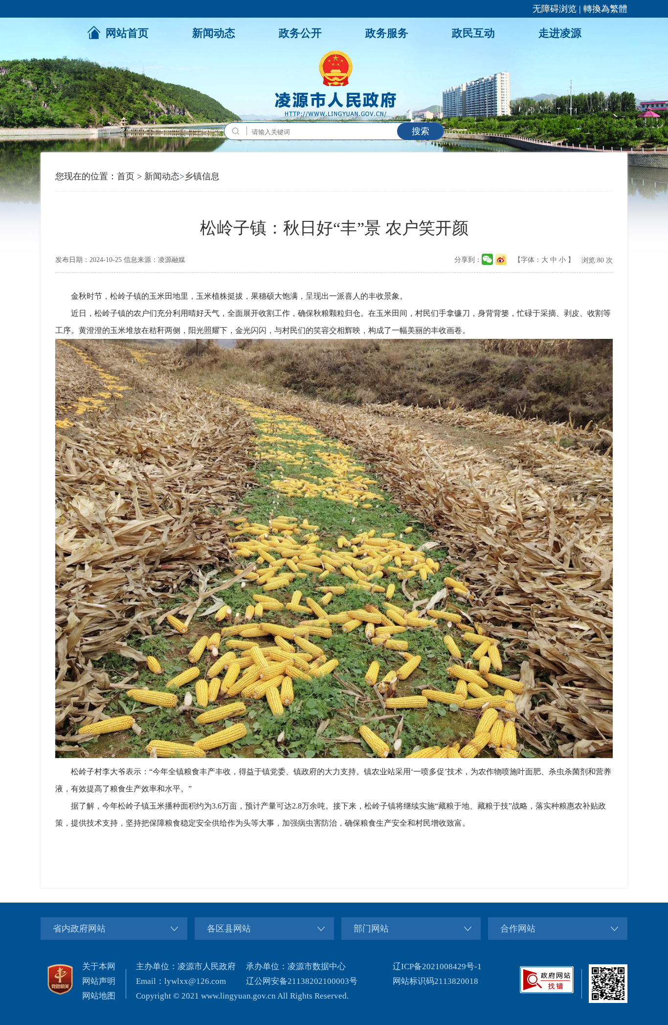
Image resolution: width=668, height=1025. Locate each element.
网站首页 (127, 33)
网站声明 (98, 981)
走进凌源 (559, 33)
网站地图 (98, 996)
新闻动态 (213, 33)
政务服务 (386, 33)
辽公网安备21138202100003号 (301, 981)
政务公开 (300, 33)
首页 (125, 176)
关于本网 (98, 966)
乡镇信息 (202, 176)
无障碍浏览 (555, 9)
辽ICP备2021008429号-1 (437, 966)
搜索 (420, 131)
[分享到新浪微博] (501, 259)
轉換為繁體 (605, 9)
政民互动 (473, 33)
